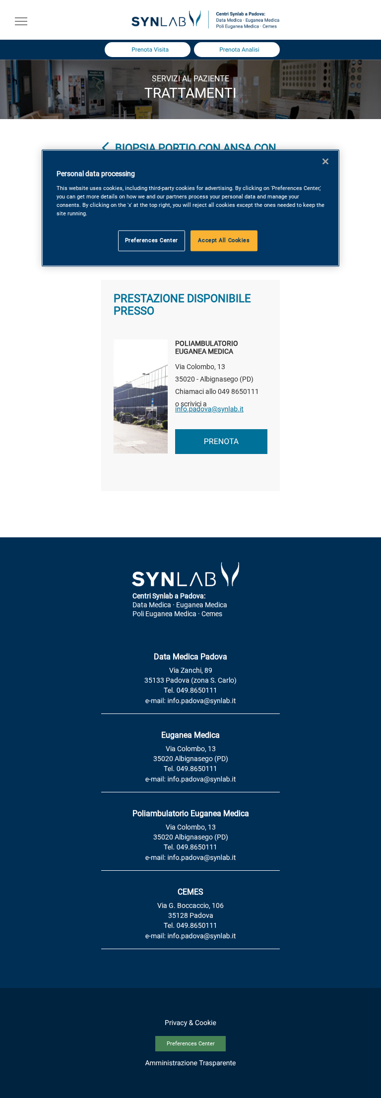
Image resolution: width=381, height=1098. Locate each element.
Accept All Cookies (224, 240)
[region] (190, 207)
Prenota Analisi (239, 49)
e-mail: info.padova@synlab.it (190, 701)
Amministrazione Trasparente (190, 1063)
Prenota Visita (150, 49)
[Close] (325, 161)
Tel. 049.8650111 (190, 691)
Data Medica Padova (190, 656)
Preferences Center (191, 1043)
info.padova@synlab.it (209, 409)
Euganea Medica (190, 735)
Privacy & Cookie (190, 1023)
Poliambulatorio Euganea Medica (190, 813)
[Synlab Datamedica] (205, 27)
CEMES (190, 892)
